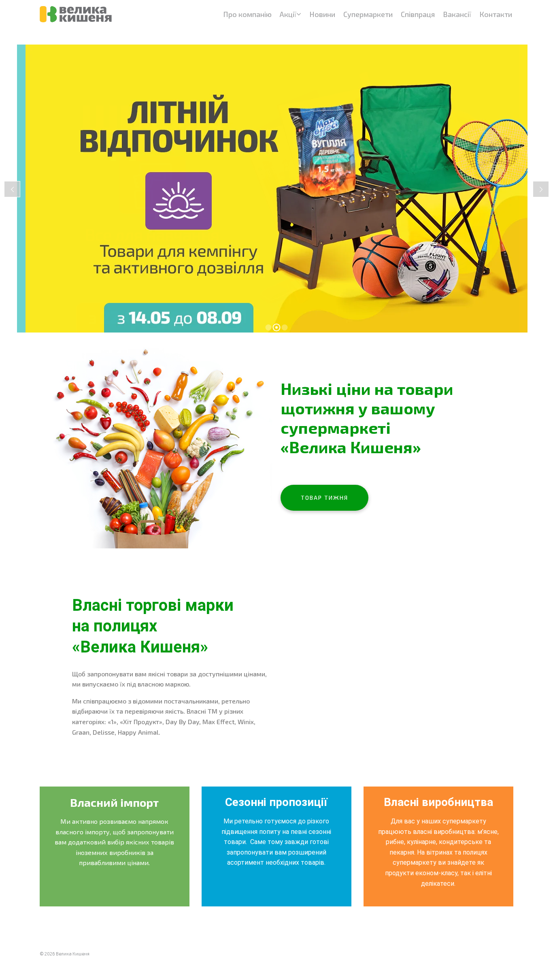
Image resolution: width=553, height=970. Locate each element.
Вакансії (457, 14)
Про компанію (247, 14)
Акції (288, 14)
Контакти (495, 14)
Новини (322, 14)
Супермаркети (368, 14)
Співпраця (418, 14)
